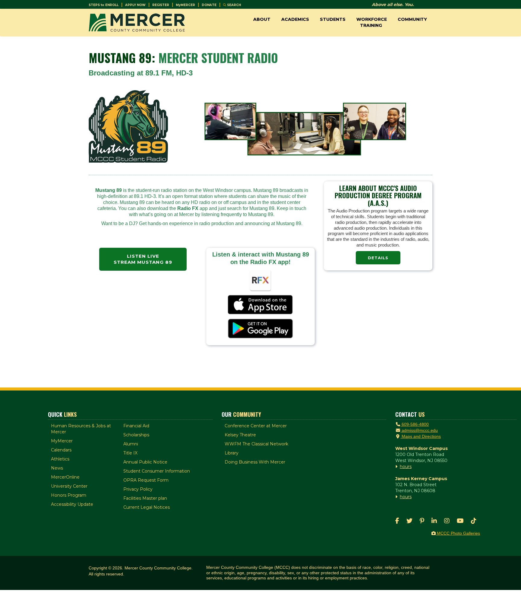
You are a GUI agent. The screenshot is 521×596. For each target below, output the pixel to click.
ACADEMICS (295, 19)
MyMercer (62, 441)
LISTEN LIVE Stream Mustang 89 (143, 259)
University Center (69, 486)
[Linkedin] (434, 521)
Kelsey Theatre (240, 435)
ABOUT (261, 19)
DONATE (209, 5)
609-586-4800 (414, 424)
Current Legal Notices (146, 507)
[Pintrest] (422, 521)
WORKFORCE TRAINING (371, 22)
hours (406, 466)
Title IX (130, 453)
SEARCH (233, 5)
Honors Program (68, 495)
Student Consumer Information (156, 471)
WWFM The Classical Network (256, 444)
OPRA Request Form (146, 480)
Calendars (61, 450)
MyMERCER (185, 5)
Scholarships (136, 435)
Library (231, 453)
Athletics (60, 459)
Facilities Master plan (145, 498)
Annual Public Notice (145, 462)
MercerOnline (65, 477)
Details (378, 257)
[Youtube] (461, 521)
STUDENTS (333, 19)
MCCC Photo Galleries (458, 533)
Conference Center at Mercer (256, 426)
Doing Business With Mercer (255, 462)
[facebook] (397, 521)
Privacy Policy (138, 489)
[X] (410, 521)
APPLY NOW (135, 5)
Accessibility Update (72, 504)
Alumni (130, 444)
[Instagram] (447, 521)
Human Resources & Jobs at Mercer (81, 429)
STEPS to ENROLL (103, 5)
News (57, 468)
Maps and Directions (420, 436)
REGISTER (160, 5)
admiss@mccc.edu (419, 430)
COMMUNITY (412, 19)
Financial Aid (136, 426)
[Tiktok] (473, 521)
